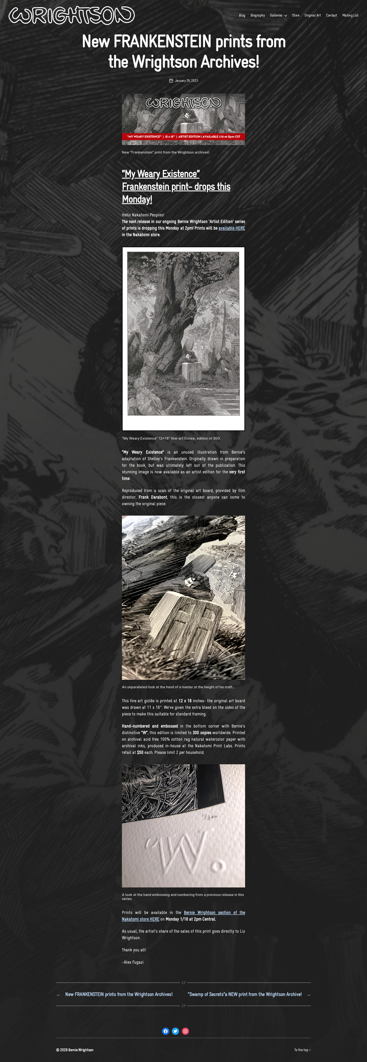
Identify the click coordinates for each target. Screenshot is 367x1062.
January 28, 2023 (186, 80)
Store (295, 15)
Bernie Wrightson (80, 1050)
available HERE (232, 228)
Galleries (276, 15)
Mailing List (350, 15)
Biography (258, 15)
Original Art (313, 15)
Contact (331, 15)
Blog (242, 15)
